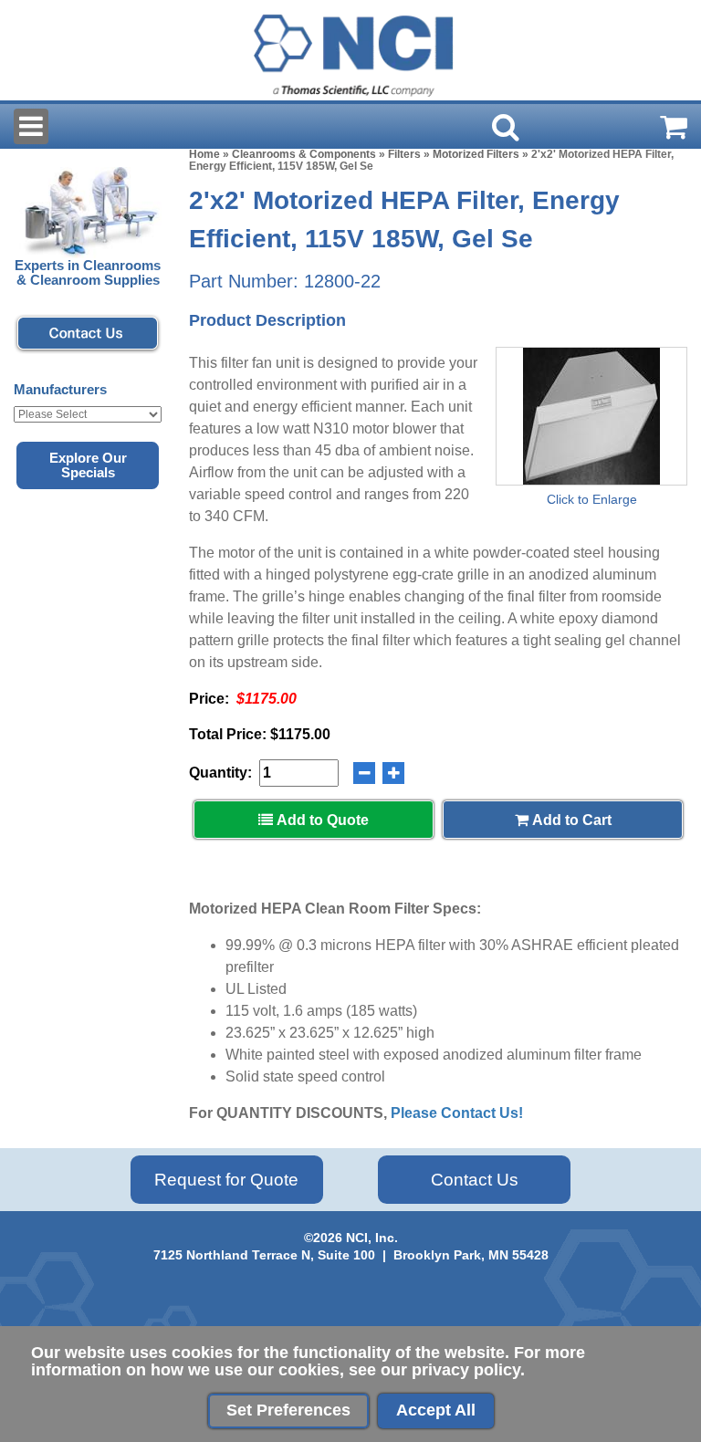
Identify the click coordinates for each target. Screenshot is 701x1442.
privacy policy (466, 1370)
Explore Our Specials (88, 465)
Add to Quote (321, 820)
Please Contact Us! (457, 1113)
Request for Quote (226, 1179)
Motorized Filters (476, 154)
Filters (404, 154)
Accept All (436, 1410)
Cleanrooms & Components (304, 154)
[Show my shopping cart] (673, 126)
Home (204, 154)
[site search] (505, 126)
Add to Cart (570, 820)
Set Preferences (288, 1410)
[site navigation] (31, 126)
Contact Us (474, 1179)
